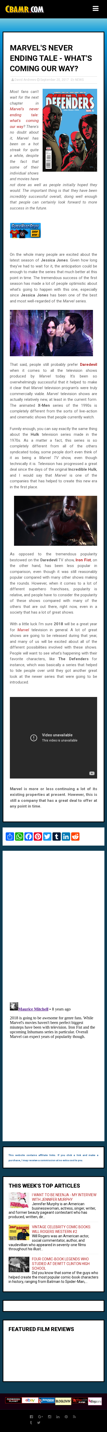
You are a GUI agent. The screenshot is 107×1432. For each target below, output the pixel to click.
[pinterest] (66, 1417)
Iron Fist (83, 560)
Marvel (23, 630)
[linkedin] (57, 1417)
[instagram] (49, 1417)
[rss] (74, 1417)
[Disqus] (53, 926)
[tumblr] (31, 1423)
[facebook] (31, 1417)
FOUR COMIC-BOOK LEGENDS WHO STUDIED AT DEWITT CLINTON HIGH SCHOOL (61, 1263)
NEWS (79, 80)
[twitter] (39, 1423)
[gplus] (40, 1417)
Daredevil (88, 364)
